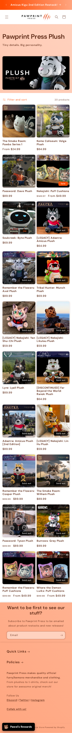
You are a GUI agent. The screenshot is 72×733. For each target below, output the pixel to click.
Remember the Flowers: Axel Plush (19, 289)
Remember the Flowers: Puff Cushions (19, 589)
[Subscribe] (61, 635)
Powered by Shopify (55, 727)
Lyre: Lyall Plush (13, 387)
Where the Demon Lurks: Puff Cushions (50, 589)
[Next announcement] (65, 5)
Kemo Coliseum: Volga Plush (51, 143)
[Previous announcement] (6, 5)
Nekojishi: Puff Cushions (53, 191)
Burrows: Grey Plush (50, 541)
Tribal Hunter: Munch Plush (51, 289)
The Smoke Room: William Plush (48, 492)
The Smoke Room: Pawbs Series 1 (14, 143)
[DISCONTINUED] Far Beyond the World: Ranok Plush (50, 391)
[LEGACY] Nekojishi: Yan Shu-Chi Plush (19, 339)
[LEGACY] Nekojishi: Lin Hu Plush (52, 443)
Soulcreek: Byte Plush (17, 238)
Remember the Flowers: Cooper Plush (19, 492)
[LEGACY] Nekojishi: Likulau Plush (50, 339)
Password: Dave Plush (17, 191)
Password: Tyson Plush (18, 541)
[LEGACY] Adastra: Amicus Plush (49, 239)
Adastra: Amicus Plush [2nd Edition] (18, 443)
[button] (6, 17)
